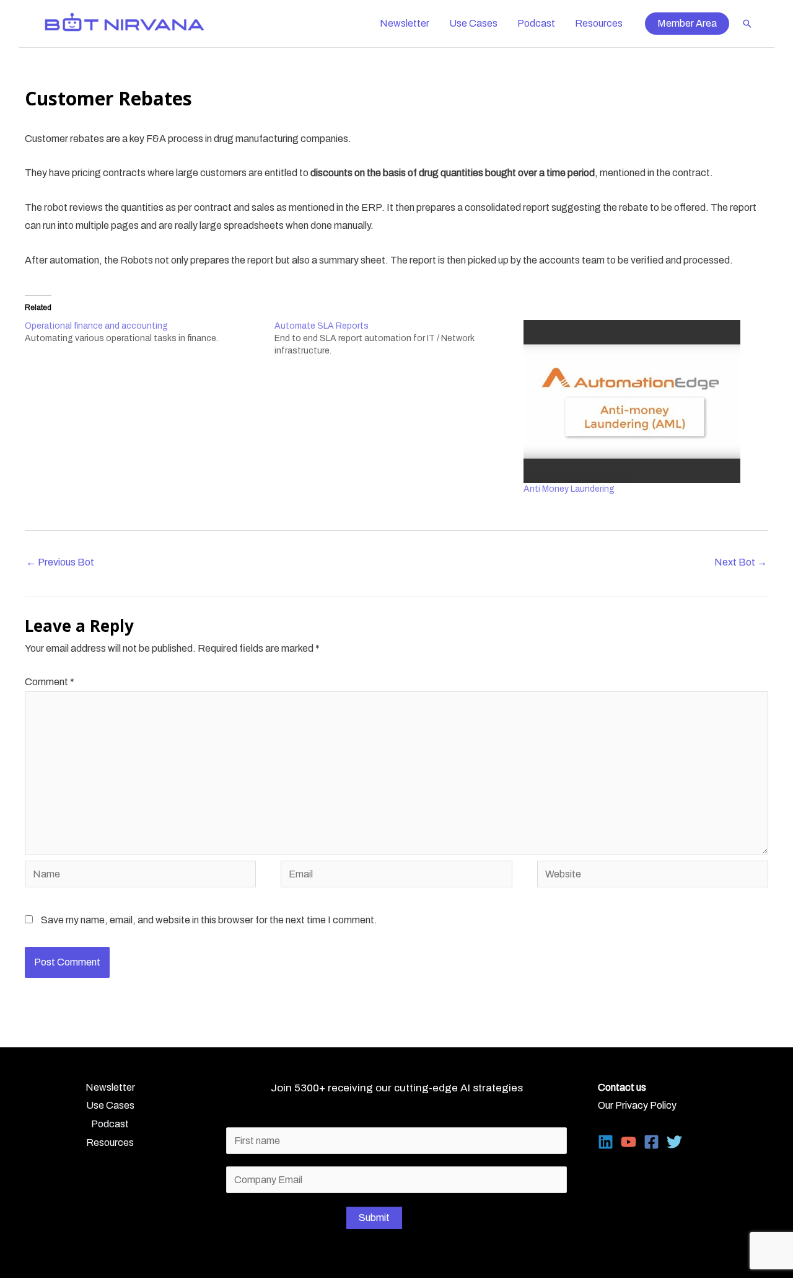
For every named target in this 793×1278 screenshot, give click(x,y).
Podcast (536, 23)
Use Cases (473, 23)
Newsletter (404, 23)
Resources (599, 23)
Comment (49, 682)
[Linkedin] (605, 1142)
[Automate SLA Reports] (399, 338)
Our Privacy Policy (637, 1105)
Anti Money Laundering (569, 489)
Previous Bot (60, 562)
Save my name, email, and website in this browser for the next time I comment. (209, 920)
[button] (687, 23)
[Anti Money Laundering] (642, 401)
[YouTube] (628, 1142)
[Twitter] (674, 1142)
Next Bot (740, 562)
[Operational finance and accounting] (149, 332)
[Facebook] (651, 1142)
